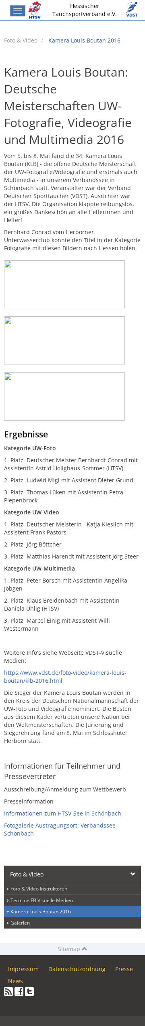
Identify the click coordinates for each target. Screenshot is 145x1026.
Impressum (23, 969)
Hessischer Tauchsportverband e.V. (84, 10)
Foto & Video (20, 40)
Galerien (20, 922)
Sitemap (70, 949)
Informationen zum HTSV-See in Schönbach (62, 813)
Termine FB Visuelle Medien (41, 900)
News (15, 981)
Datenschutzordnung (77, 969)
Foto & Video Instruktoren (38, 888)
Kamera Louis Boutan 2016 (84, 40)
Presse (124, 969)
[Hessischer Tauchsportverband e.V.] (36, 10)
